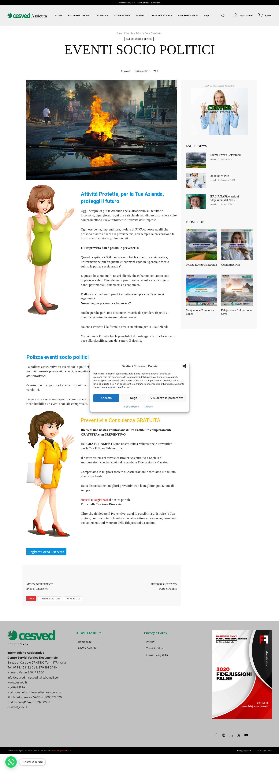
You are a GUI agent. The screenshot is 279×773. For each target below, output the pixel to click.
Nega (133, 398)
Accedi (85, 500)
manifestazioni (49, 599)
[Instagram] (224, 735)
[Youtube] (246, 735)
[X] (239, 735)
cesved (127, 71)
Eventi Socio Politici (133, 33)
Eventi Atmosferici (37, 588)
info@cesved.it (244, 750)
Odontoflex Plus (219, 175)
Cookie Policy (131, 406)
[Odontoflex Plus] (196, 180)
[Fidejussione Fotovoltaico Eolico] (201, 290)
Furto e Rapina (168, 588)
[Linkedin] (231, 735)
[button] (184, 366)
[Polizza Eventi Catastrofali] (196, 160)
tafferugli (72, 599)
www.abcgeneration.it (61, 750)
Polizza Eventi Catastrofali (225, 154)
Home (119, 33)
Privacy (149, 406)
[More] (164, 573)
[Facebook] (216, 735)
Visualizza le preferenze (167, 398)
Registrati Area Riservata (46, 552)
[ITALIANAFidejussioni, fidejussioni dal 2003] (196, 201)
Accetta (106, 398)
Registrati (101, 500)
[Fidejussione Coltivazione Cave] (237, 290)
